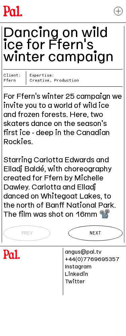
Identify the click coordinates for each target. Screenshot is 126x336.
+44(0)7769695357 (92, 259)
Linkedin (76, 274)
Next (95, 233)
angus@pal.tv (83, 252)
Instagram (78, 266)
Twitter (75, 281)
